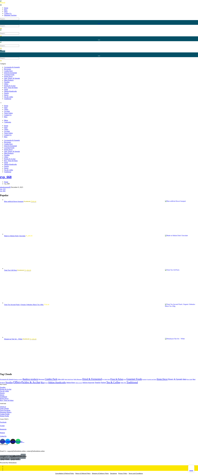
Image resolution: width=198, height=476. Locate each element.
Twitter (2, 426)
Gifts (125, 379)
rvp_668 (6, 177)
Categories (7, 122)
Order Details (4, 408)
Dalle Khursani (78, 379)
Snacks (6, 93)
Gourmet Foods (9, 74)
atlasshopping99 (5, 187)
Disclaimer (113, 473)
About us (3, 407)
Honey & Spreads (175, 379)
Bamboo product (18, 379)
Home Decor (8, 76)
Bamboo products (30, 379)
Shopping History (6, 412)
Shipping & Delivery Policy (100, 473)
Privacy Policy (122, 473)
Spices (6, 95)
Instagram (3, 429)
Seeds (6, 89)
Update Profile (4, 414)
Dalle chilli (61, 379)
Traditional (7, 99)
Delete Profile (4, 416)
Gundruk (144, 379)
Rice (43, 382)
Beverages (7, 69)
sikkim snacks (78, 382)
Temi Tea (123, 382)
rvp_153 (2, 189)
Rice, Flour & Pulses (11, 87)
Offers (6, 84)
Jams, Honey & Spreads (12, 78)
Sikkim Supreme (88, 383)
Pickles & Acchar (9, 86)
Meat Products (9, 80)
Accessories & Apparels (12, 67)
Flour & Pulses (116, 379)
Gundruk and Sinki (151, 379)
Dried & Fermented (10, 73)
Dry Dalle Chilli (106, 379)
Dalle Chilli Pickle (69, 379)
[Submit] (1, 28)
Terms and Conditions (136, 473)
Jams (184, 379)
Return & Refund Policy (83, 473)
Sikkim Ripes (70, 383)
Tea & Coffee (8, 97)
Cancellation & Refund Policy (64, 473)
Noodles (7, 82)
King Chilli (189, 379)
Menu (6, 120)
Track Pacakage (5, 410)
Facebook (3, 422)
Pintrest (2, 433)
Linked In (3, 436)
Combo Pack (8, 71)
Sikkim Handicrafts (10, 91)
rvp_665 (2, 191)
